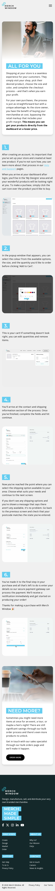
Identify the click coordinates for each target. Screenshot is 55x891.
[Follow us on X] (7, 825)
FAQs (32, 846)
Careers (33, 865)
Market (5, 846)
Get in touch (35, 862)
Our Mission (35, 843)
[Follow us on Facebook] (3, 825)
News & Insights (36, 868)
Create (5, 840)
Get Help (5, 862)
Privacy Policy (7, 868)
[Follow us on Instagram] (12, 825)
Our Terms (48, 885)
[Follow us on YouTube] (22, 825)
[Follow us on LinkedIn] (17, 825)
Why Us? (33, 840)
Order (4, 849)
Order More (15, 757)
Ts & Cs (5, 865)
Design (5, 843)
